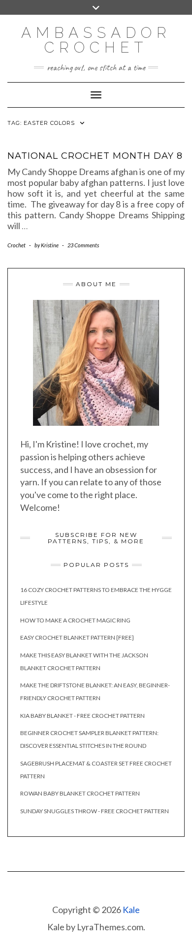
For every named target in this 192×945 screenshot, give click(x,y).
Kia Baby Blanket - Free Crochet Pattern (82, 715)
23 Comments (83, 245)
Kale (131, 909)
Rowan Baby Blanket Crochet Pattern (80, 793)
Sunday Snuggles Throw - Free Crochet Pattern (94, 811)
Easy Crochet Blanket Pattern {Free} (77, 637)
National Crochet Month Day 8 (95, 155)
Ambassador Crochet (96, 40)
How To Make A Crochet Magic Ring (75, 620)
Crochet (16, 245)
